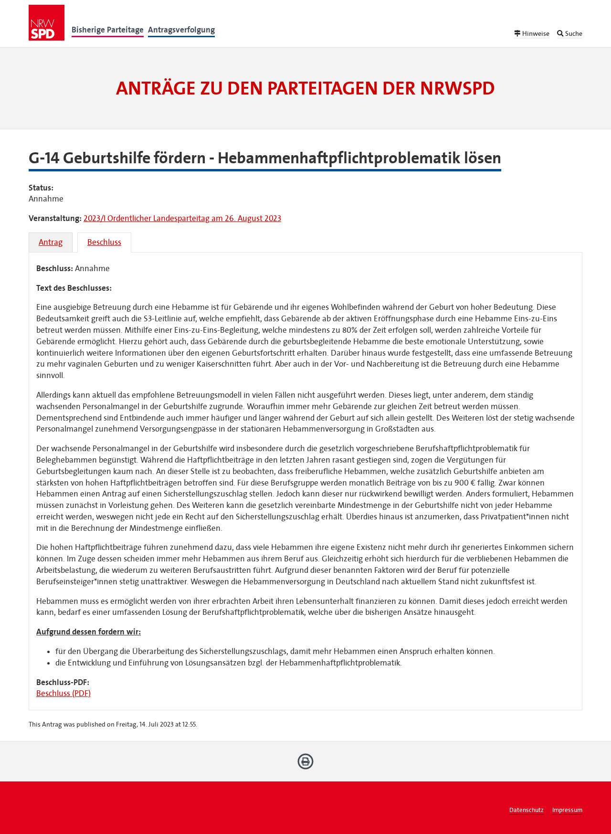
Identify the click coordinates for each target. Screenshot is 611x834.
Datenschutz (526, 810)
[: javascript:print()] (305, 765)
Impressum (567, 810)
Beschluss (104, 242)
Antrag (51, 242)
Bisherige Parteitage (108, 30)
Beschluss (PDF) (63, 693)
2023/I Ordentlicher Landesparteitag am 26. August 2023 (182, 218)
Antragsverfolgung (181, 30)
